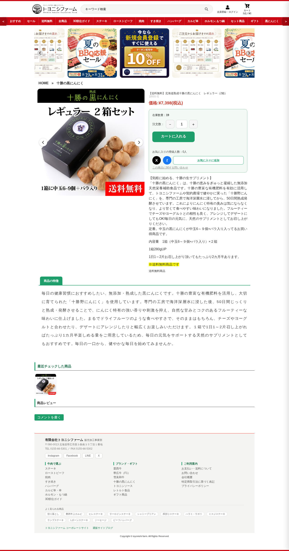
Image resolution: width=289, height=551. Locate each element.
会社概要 (187, 477)
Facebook (72, 455)
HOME (44, 83)
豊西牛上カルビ (74, 514)
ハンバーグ (174, 21)
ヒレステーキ (96, 514)
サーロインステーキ (120, 514)
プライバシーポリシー (195, 486)
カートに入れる (173, 136)
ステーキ (101, 21)
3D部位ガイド (81, 21)
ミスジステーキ (217, 514)
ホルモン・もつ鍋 (56, 494)
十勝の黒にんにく (70, 83)
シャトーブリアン (146, 514)
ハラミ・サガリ (194, 514)
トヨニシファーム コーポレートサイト (67, 528)
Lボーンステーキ (79, 520)
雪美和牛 (118, 477)
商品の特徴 (51, 280)
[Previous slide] (40, 53)
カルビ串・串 (53, 490)
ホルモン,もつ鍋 (215, 21)
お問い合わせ (190, 473)
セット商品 (238, 21)
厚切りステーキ (171, 514)
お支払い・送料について (197, 468)
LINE (88, 455)
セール (31, 21)
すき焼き (155, 21)
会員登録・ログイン (227, 12)
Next (139, 142)
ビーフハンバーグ (122, 520)
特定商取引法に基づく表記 (198, 481)
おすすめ (15, 21)
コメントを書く (49, 417)
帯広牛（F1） (121, 473)
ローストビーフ (123, 21)
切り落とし (53, 514)
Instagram (53, 455)
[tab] (141, 75)
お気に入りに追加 (208, 160)
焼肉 (141, 21)
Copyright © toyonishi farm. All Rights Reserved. (144, 536)
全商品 (63, 21)
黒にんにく (272, 21)
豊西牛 (117, 468)
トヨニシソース (123, 486)
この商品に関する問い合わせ (170, 167)
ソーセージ (100, 520)
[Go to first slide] (249, 53)
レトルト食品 (121, 490)
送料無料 (46, 21)
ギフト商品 (120, 494)
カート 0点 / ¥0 (247, 12)
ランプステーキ (55, 520)
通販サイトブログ (103, 528)
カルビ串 (192, 21)
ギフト (255, 21)
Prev (43, 142)
